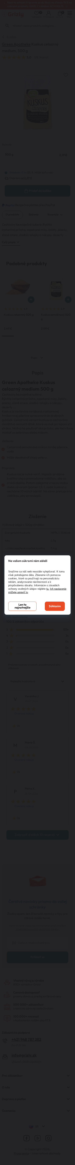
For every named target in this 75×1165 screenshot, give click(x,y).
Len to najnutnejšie (22, 606)
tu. (47, 588)
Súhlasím (55, 606)
